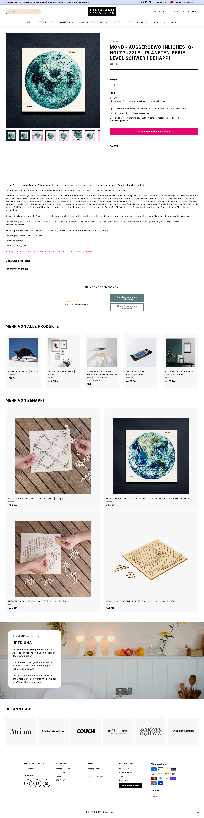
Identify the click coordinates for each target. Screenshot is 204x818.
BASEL (58, 776)
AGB (121, 776)
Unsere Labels (94, 769)
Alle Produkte (43, 326)
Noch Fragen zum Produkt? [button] (127, 307)
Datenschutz (125, 780)
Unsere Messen (63, 769)
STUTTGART (61, 772)
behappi (114, 64)
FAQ (89, 772)
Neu (29, 22)
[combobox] (23, 11)
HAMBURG (60, 780)
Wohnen (65, 22)
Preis (112, 92)
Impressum (124, 769)
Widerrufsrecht (126, 772)
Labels (157, 22)
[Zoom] (53, 80)
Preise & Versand (95, 776)
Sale (174, 22)
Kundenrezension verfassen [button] (127, 298)
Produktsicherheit (17, 268)
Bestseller (46, 22)
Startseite (114, 42)
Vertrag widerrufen (130, 785)
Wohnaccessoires (92, 22)
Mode (117, 22)
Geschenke (137, 22)
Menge (113, 79)
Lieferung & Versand (18, 260)
